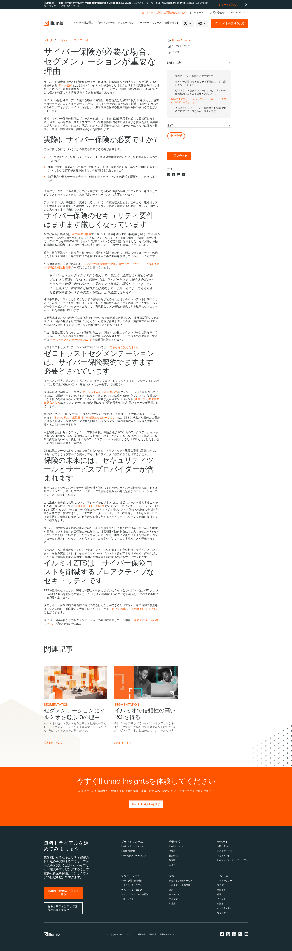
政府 (171, 890)
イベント (221, 899)
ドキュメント (223, 855)
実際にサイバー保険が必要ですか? (193, 76)
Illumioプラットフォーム (132, 846)
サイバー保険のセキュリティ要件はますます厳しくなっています (200, 83)
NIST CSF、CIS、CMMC (89, 506)
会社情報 (169, 22)
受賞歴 (172, 851)
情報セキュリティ (167, 934)
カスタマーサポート (226, 851)
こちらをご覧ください (123, 347)
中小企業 (173, 899)
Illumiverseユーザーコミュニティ (232, 860)
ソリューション (126, 22)
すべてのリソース (225, 880)
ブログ (48, 40)
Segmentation (56, 705)
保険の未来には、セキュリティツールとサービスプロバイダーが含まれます (198, 101)
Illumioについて (176, 846)
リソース (157, 22)
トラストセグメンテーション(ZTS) (71, 340)
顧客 (219, 894)
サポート (198, 12)
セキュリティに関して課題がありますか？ (164, 12)
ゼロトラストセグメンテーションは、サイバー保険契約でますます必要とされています (200, 92)
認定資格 (221, 890)
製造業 (172, 903)
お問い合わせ (217, 12)
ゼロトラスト (127, 899)
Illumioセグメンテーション (133, 855)
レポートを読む (227, 4)
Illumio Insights (128, 851)
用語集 (220, 903)
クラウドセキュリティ (131, 885)
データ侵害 (65, 85)
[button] (177, 23)
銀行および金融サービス (180, 880)
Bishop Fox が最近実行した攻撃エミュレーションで (86, 417)
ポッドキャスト (224, 908)
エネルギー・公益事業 (179, 885)
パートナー (143, 22)
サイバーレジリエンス (73, 40)
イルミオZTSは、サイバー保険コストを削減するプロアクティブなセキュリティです (200, 110)
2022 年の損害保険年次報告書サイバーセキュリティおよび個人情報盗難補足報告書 (101, 265)
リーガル (130, 934)
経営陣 (172, 860)
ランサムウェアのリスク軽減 (134, 894)
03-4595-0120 (239, 12)
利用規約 (141, 934)
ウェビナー (222, 913)
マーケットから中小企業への (100, 392)
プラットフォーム (105, 22)
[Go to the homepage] (53, 23)
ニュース (173, 864)
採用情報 (173, 855)
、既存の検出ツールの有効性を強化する (134, 609)
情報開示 (152, 934)
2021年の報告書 (81, 234)
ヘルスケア (174, 894)
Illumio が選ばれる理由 (131, 880)
